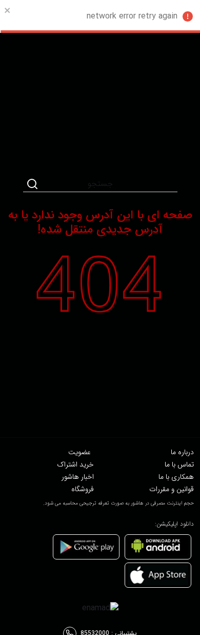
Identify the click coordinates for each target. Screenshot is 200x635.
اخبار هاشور (78, 476)
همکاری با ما (176, 476)
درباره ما (182, 452)
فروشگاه (82, 489)
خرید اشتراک (75, 464)
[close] (7, 10)
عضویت (79, 452)
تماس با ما (179, 464)
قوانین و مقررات (171, 489)
